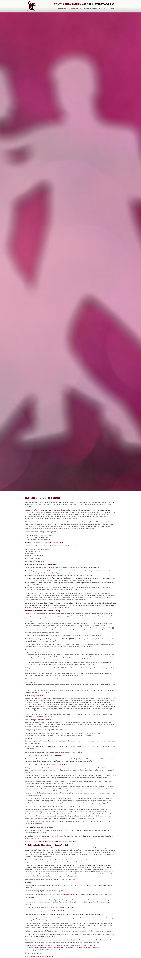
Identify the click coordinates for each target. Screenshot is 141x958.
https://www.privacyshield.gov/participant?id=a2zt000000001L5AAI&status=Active (50, 911)
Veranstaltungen (98, 8)
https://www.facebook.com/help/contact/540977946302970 (43, 755)
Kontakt (111, 8)
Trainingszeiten (75, 8)
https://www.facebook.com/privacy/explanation (39, 827)
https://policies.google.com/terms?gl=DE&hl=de (54, 948)
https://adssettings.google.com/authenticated (39, 957)
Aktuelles (87, 8)
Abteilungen (63, 8)
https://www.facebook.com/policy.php (51, 891)
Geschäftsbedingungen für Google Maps (87, 948)
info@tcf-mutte (37, 561)
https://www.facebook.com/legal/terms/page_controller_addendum (46, 764)
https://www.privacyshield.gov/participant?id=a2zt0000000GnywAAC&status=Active (50, 841)
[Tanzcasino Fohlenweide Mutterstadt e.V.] (32, 6)
